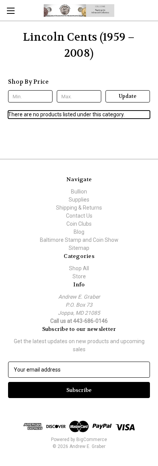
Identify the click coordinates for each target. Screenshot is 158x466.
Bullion (79, 191)
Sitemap (79, 248)
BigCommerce (91, 439)
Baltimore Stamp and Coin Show (79, 240)
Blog (79, 232)
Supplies (79, 200)
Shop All (79, 268)
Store (79, 276)
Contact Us (79, 216)
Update (128, 96)
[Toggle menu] (10, 10)
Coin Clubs (79, 224)
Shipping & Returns (79, 208)
